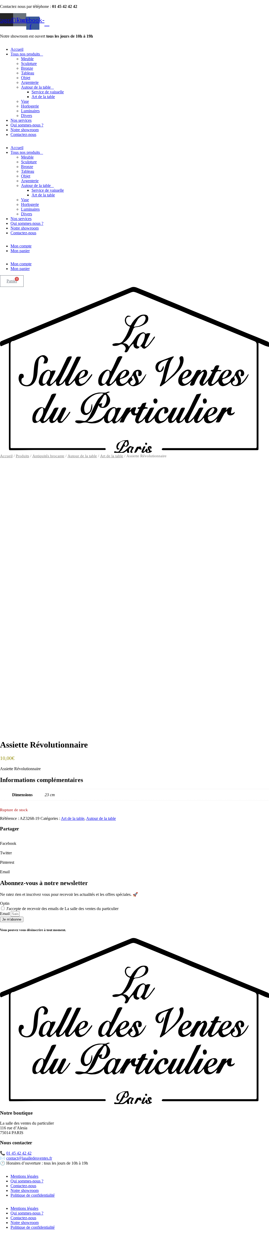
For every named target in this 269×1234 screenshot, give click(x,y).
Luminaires (30, 111)
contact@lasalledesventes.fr (29, 1158)
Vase (25, 101)
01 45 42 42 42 (19, 1153)
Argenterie (30, 82)
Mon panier (20, 250)
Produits (22, 456)
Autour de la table (36, 87)
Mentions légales (24, 1176)
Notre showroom (25, 130)
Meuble (27, 59)
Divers (26, 115)
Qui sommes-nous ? (27, 125)
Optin (4, 903)
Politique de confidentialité (33, 1195)
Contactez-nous (23, 134)
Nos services (21, 120)
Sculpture (29, 63)
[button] (134, 841)
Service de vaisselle (48, 92)
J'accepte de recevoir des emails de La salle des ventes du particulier (62, 908)
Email (5, 913)
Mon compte (21, 246)
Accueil (17, 49)
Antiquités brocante (48, 456)
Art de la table (43, 96)
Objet (25, 77)
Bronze (27, 68)
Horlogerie (30, 106)
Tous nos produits (25, 54)
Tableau (27, 73)
